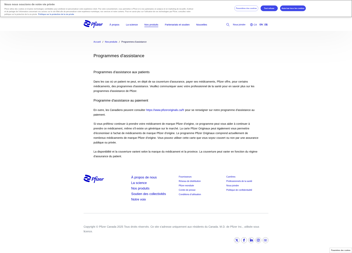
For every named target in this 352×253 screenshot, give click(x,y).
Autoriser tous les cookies (293, 8)
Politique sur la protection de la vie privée (56, 14)
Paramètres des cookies (340, 250)
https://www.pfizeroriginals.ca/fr (165, 109)
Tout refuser (269, 8)
